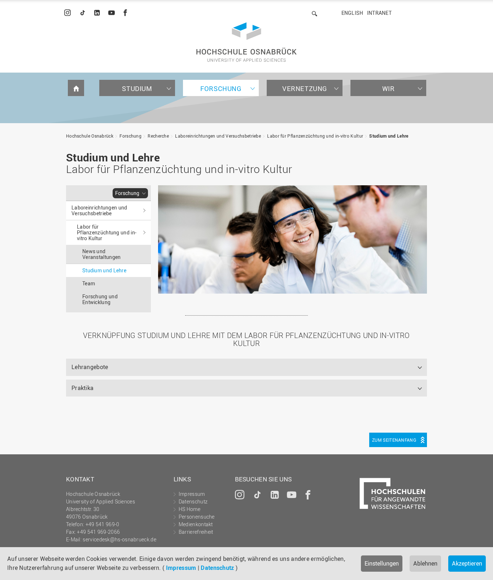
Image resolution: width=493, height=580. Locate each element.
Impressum (181, 568)
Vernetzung (304, 88)
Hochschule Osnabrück (89, 136)
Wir (388, 88)
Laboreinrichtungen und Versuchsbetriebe (218, 136)
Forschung (220, 88)
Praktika (82, 388)
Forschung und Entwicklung (100, 299)
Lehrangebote (89, 367)
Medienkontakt (196, 524)
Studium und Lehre (388, 136)
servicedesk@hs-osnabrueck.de (119, 539)
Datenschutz (217, 568)
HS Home (189, 509)
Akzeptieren (467, 563)
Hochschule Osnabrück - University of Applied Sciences (246, 42)
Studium (137, 88)
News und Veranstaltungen (101, 254)
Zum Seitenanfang (394, 440)
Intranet (379, 12)
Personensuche (197, 516)
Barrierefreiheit (196, 531)
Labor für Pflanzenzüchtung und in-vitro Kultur (315, 136)
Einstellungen (382, 563)
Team (88, 283)
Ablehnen (425, 563)
